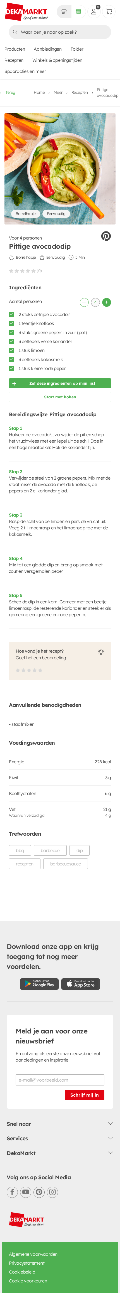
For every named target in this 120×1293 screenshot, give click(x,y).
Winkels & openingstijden (57, 60)
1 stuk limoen (32, 350)
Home (39, 92)
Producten (14, 49)
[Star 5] (33, 270)
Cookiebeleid (22, 1272)
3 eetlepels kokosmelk (41, 359)
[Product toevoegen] (106, 302)
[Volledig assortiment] (78, 11)
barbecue (50, 850)
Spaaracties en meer (25, 71)
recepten (24, 864)
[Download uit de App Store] (80, 984)
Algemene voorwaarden (33, 1254)
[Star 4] (28, 270)
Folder (77, 49)
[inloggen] (94, 11)
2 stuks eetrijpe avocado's (45, 314)
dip (79, 850)
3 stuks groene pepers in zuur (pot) (53, 332)
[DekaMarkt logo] (26, 12)
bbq (20, 850)
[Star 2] (17, 270)
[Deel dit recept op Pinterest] (106, 236)
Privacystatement (27, 1263)
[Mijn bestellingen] (109, 11)
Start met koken (60, 396)
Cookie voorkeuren (28, 1281)
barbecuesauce (65, 864)
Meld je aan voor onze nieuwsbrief (52, 1036)
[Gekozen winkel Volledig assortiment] (64, 11)
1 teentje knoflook (36, 323)
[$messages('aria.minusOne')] (84, 302)
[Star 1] (11, 270)
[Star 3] (22, 270)
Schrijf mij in (84, 1095)
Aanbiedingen (47, 49)
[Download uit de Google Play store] (39, 984)
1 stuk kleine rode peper (42, 368)
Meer (58, 92)
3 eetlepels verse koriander (45, 341)
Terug (10, 92)
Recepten (13, 60)
